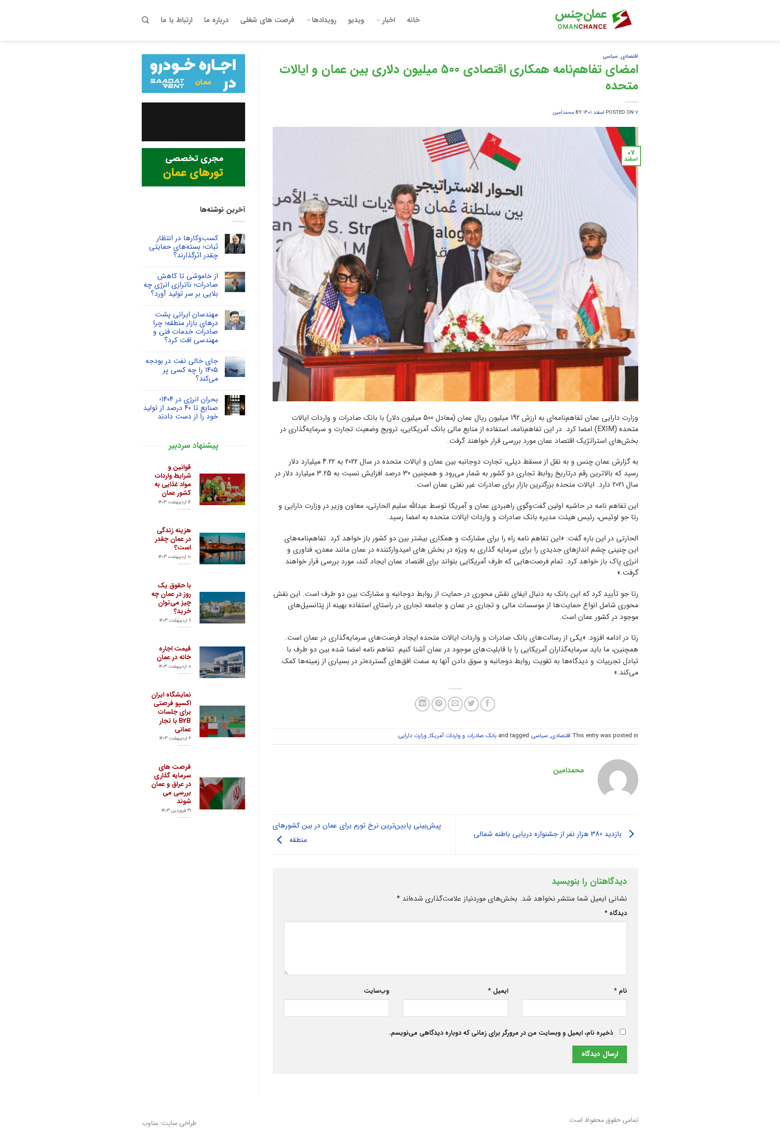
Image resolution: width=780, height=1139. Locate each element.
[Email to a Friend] (455, 704)
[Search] (145, 20)
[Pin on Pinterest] (439, 704)
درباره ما (216, 20)
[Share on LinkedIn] (422, 704)
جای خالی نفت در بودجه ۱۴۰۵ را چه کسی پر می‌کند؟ (181, 370)
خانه (413, 20)
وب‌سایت (376, 991)
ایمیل (498, 991)
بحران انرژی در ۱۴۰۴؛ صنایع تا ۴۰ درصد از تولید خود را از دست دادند (180, 408)
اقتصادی (629, 56)
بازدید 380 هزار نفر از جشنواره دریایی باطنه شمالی (549, 834)
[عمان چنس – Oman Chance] (593, 20)
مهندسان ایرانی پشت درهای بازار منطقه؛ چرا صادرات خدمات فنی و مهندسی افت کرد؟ (185, 327)
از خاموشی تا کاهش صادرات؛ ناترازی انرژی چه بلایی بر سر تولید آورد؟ (181, 285)
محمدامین (563, 112)
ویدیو (356, 20)
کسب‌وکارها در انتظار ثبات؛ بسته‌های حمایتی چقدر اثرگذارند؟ (183, 247)
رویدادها (324, 20)
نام (620, 991)
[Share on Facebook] (487, 704)
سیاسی (610, 56)
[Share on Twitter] (471, 704)
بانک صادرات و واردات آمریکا (463, 735)
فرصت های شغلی (267, 20)
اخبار (388, 20)
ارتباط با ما (176, 20)
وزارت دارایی (412, 735)
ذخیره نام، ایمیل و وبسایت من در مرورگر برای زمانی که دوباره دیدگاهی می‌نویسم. (501, 1033)
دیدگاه (615, 913)
